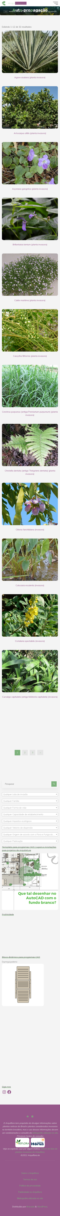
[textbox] (30, 794)
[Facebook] (28, 1116)
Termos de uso (30, 1179)
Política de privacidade (30, 1185)
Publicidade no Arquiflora (30, 1192)
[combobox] (30, 794)
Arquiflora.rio (17, 3)
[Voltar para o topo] (49, 1205)
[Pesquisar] (54, 784)
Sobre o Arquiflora (30, 1173)
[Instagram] (32, 1116)
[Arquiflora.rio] (4, 3)
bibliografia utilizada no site (45, 1133)
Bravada (30, 1206)
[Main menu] (55, 3)
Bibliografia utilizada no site (30, 1198)
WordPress (42, 1206)
